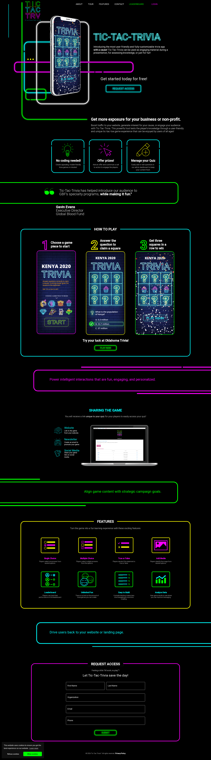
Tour (90, 4)
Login (154, 4)
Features (104, 4)
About (79, 4)
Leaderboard (136, 4)
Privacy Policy (120, 753)
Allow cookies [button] (32, 754)
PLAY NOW (105, 348)
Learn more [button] (33, 748)
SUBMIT (106, 732)
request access (123, 88)
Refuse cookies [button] (13, 754)
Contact (119, 4)
